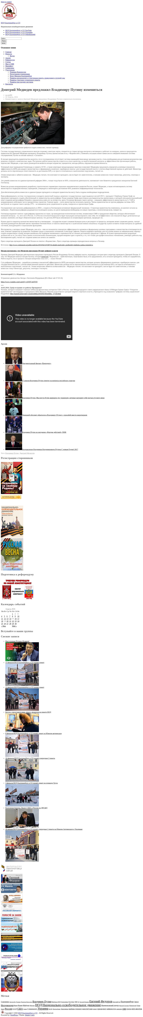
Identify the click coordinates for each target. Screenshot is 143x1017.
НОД (38, 1005)
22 (13, 621)
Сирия (25, 1009)
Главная (8, 52)
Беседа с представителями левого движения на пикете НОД (28, 712)
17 (18, 619)
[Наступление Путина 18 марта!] (22, 660)
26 (5, 624)
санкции (119, 1009)
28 (10, 624)
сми (124, 1008)
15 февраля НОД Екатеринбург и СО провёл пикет (24, 662)
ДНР (75, 1002)
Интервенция (7, 1005)
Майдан (26, 1005)
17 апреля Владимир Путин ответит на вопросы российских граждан (48, 381)
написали (44, 257)
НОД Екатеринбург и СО (10, 23)
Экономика (64, 1009)
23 (16, 621)
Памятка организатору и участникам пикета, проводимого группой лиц (37, 78)
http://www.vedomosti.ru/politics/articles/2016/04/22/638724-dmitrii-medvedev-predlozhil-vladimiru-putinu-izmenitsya (51, 245)
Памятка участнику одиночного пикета (25, 80)
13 (7, 619)
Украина (43, 1008)
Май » (14, 626)
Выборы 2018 (56, 1002)
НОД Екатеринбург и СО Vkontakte (19, 32)
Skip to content (6, 2)
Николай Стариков (124, 1005)
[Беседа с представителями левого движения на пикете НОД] (22, 731)
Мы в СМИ (9, 64)
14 (10, 619)
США (20, 1008)
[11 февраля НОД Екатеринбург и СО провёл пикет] (22, 710)
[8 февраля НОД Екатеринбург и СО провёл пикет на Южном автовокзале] (22, 756)
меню (3, 43)
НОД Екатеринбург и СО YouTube (18, 30)
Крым (20, 1005)
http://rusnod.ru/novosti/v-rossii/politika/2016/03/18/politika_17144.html (35, 294)
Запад (136, 1002)
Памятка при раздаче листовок (21, 82)
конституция (87, 1009)
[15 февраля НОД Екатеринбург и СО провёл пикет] (22, 685)
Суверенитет (32, 1009)
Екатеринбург (127, 1001)
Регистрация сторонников (20, 74)
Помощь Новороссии (18, 72)
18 (2, 621)
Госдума (71, 1002)
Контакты (9, 84)
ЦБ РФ (50, 1009)
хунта (128, 1009)
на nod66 (8, 95)
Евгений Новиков (84, 1002)
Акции (8, 58)
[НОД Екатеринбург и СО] (2, 1013)
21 (10, 621)
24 (18, 621)
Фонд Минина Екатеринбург (21, 76)
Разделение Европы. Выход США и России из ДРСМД (26, 808)
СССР (15, 1009)
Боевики (18, 1002)
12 (5, 619)
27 (7, 624)
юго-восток (137, 1009)
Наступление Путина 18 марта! (17, 641)
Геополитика (64, 1002)
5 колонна (5, 1002)
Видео (12, 56)
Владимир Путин (12, 453)
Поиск (4, 41)
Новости (8, 54)
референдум (111, 1009)
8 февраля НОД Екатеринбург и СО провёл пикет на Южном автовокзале (33, 733)
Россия (8, 1008)
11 (2, 619)
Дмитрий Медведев (27, 453)
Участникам (10, 70)
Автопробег (12, 1002)
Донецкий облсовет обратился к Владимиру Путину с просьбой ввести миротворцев (54, 415)
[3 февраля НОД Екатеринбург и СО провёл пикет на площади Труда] (22, 806)
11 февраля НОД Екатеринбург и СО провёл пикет (24, 687)
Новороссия (132, 1005)
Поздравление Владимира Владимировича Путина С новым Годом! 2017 (50, 449)
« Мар (3, 626)
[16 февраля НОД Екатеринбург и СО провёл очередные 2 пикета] (22, 781)
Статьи (8, 62)
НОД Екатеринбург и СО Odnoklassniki (20, 34)
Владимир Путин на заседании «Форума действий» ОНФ (44, 432)
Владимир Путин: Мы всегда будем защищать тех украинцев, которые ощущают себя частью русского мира (63, 398)
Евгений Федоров (100, 1001)
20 (7, 621)
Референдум (10, 60)
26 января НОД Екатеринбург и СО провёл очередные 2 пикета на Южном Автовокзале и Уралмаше (43, 829)
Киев (16, 1005)
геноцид (78, 1009)
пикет (95, 1009)
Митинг (32, 1005)
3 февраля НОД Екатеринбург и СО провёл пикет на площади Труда (31, 783)
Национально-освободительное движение (71, 1005)
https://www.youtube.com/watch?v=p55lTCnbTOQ (19, 282)
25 (2, 624)
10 (18, 616)
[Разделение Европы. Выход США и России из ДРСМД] (22, 827)
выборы (72, 1009)
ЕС (78, 1002)
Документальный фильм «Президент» (36, 363)
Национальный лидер (110, 1005)
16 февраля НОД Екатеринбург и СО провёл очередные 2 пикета (30, 758)
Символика (9, 68)
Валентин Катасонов (26, 1002)
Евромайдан (116, 1002)
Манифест (9, 66)
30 (16, 624)
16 (16, 619)
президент (101, 1009)
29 (13, 624)
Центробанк (56, 1009)
